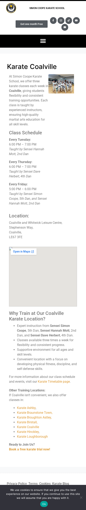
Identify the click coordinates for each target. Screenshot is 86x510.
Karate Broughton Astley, (34, 417)
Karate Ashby (26, 408)
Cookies (45, 483)
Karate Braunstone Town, (34, 413)
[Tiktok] (68, 20)
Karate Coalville (28, 427)
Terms (33, 483)
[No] (81, 497)
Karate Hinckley (28, 432)
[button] (43, 41)
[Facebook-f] (53, 20)
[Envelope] (64, 27)
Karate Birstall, (27, 422)
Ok (44, 504)
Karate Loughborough (32, 436)
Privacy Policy (17, 483)
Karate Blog (60, 483)
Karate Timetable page (54, 381)
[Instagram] (61, 20)
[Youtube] (76, 20)
